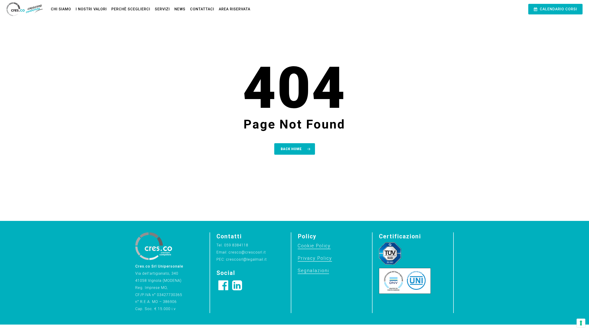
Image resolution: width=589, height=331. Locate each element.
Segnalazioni (313, 270)
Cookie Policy (314, 245)
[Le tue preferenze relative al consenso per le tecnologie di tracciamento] (581, 323)
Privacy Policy (315, 258)
